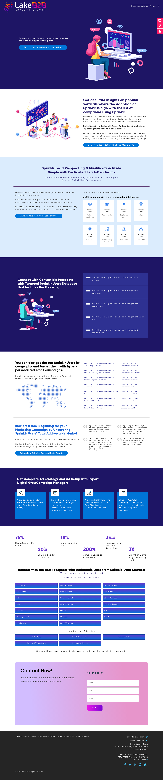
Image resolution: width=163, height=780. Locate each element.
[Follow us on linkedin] (135, 764)
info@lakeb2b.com (135, 737)
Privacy (33, 736)
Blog (78, 736)
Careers (85, 736)
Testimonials (22, 736)
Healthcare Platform (141, 6)
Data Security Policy (46, 736)
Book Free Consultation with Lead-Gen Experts (111, 145)
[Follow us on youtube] (145, 764)
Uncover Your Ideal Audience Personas (39, 216)
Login (154, 6)
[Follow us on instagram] (140, 764)
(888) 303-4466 (137, 740)
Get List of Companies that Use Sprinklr (43, 47)
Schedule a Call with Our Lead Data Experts (41, 453)
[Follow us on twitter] (130, 764)
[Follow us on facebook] (125, 764)
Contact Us (69, 736)
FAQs (60, 736)
